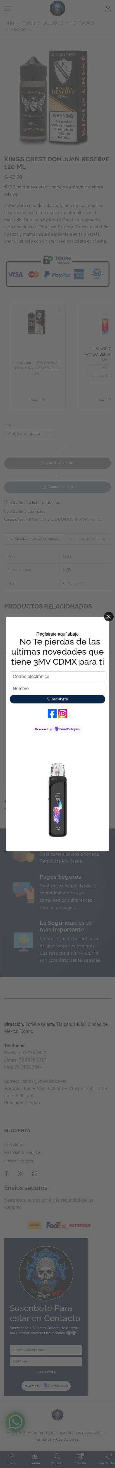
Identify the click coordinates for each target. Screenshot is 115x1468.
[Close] (109, 616)
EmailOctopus (69, 729)
